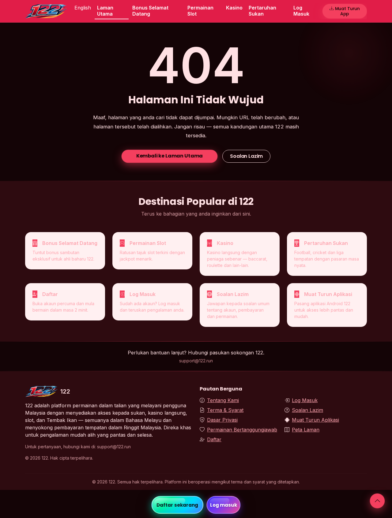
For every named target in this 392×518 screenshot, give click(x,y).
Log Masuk (301, 11)
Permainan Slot (200, 11)
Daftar (214, 439)
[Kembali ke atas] (377, 501)
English (82, 8)
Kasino (234, 8)
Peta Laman (305, 430)
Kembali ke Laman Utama (169, 155)
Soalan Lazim (246, 156)
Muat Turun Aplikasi (315, 420)
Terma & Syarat (225, 410)
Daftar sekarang (177, 505)
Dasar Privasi (222, 420)
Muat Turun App (347, 11)
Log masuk (223, 505)
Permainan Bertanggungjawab (242, 430)
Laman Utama (105, 11)
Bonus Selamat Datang (150, 11)
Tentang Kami (223, 400)
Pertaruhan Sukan (262, 11)
